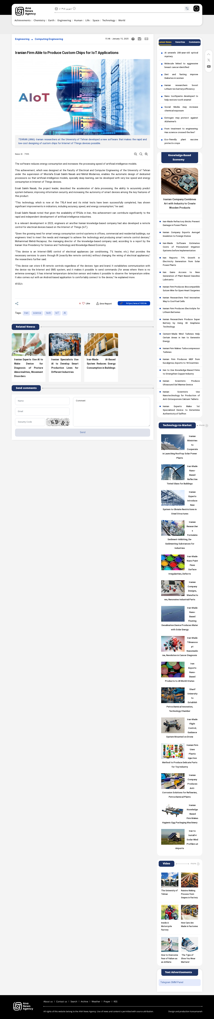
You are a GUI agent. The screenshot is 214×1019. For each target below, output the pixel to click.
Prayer (107, 1001)
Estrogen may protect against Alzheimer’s (181, 119)
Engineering (22, 39)
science (37, 313)
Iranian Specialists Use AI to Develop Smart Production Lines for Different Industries (64, 366)
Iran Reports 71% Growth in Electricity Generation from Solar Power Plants (181, 261)
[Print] (133, 38)
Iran (26, 313)
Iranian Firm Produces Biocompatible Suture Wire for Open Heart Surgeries (181, 288)
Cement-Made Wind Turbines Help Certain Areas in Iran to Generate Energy (181, 337)
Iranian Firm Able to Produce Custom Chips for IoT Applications (67, 53)
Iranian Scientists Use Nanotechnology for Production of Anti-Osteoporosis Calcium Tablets (181, 395)
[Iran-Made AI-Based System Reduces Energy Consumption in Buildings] (101, 344)
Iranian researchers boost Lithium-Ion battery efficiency (181, 87)
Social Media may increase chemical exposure (181, 109)
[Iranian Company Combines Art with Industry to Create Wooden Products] (179, 181)
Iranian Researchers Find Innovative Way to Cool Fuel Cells (181, 299)
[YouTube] (209, 66)
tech (48, 313)
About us (48, 1001)
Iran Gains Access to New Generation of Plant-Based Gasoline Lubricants (181, 276)
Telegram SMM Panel (171, 982)
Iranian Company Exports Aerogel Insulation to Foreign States (181, 234)
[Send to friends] (146, 38)
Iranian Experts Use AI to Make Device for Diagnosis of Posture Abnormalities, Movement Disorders (28, 368)
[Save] (139, 38)
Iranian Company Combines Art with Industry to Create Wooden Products (179, 204)
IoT (57, 313)
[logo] (29, 11)
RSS (115, 1001)
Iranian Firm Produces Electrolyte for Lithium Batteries (181, 310)
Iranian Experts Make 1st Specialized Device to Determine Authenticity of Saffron (181, 410)
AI (65, 313)
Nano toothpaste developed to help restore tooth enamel (181, 98)
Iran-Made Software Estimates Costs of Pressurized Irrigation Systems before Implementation (181, 247)
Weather (96, 1001)
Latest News (165, 42)
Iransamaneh (196, 1011)
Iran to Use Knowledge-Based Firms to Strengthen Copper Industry (181, 372)
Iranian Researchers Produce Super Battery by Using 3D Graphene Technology (181, 323)
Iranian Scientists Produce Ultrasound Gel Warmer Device (181, 383)
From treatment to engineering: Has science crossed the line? (181, 130)
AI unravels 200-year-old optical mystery (181, 54)
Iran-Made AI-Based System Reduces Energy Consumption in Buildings (101, 364)
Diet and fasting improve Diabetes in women (181, 76)
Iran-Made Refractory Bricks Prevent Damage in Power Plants (181, 223)
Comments (194, 42)
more (201, 425)
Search (74, 1001)
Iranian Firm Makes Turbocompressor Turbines (181, 350)
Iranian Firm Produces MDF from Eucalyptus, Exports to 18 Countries (181, 361)
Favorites (180, 42)
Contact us (61, 1001)
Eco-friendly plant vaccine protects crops (181, 141)
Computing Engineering (49, 39)
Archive (84, 1001)
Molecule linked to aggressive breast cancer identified (181, 65)
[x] (208, 60)
